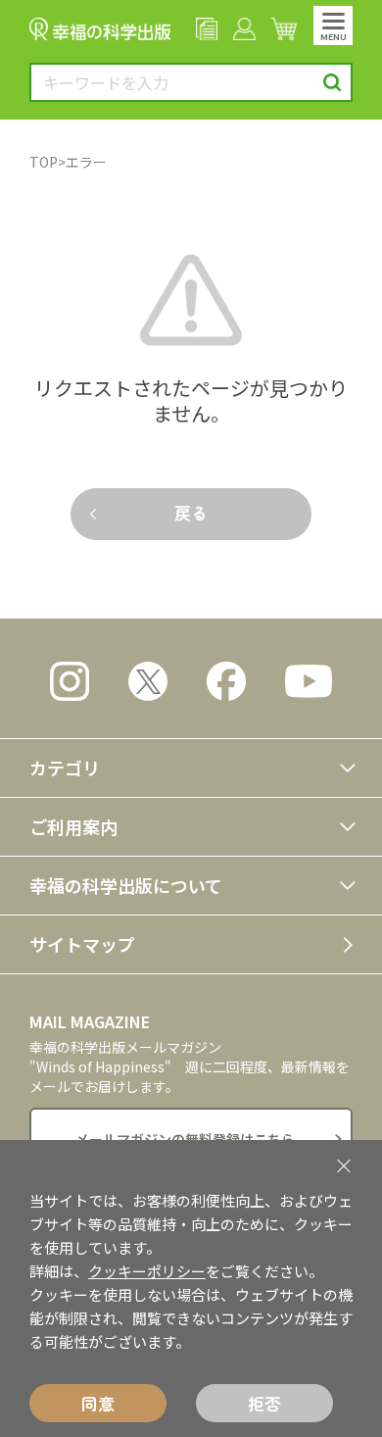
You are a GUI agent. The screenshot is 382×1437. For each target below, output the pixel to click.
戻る (191, 512)
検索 (332, 83)
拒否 (264, 1403)
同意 (98, 1403)
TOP (43, 162)
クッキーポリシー (147, 1271)
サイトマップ (82, 944)
